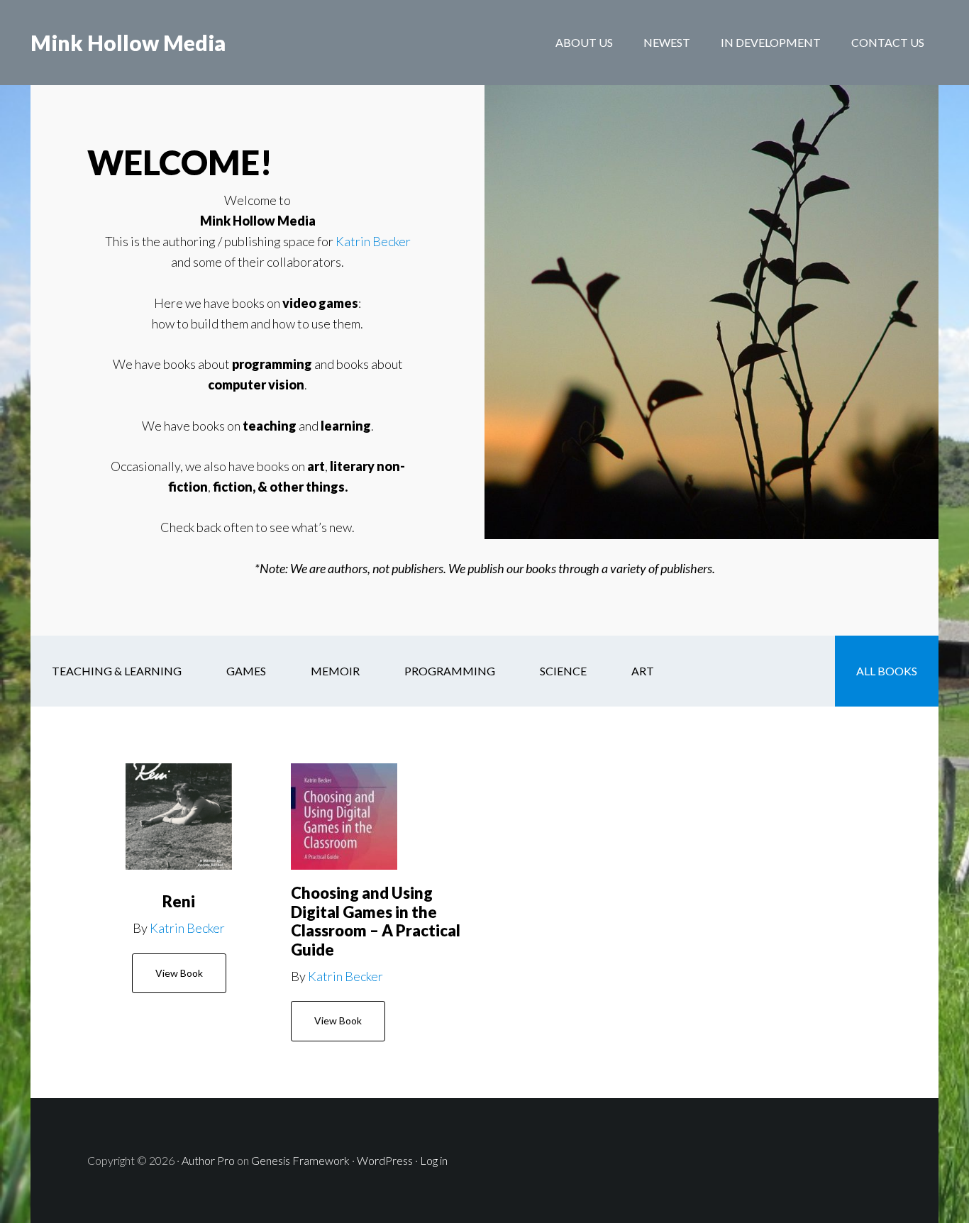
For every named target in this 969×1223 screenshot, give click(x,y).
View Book (179, 973)
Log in (434, 1160)
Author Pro (208, 1160)
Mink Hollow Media (128, 42)
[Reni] (179, 816)
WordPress (385, 1160)
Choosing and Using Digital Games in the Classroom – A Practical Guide (375, 920)
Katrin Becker (373, 241)
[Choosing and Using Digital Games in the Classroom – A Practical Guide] (344, 816)
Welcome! (179, 162)
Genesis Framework (300, 1160)
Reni (178, 901)
